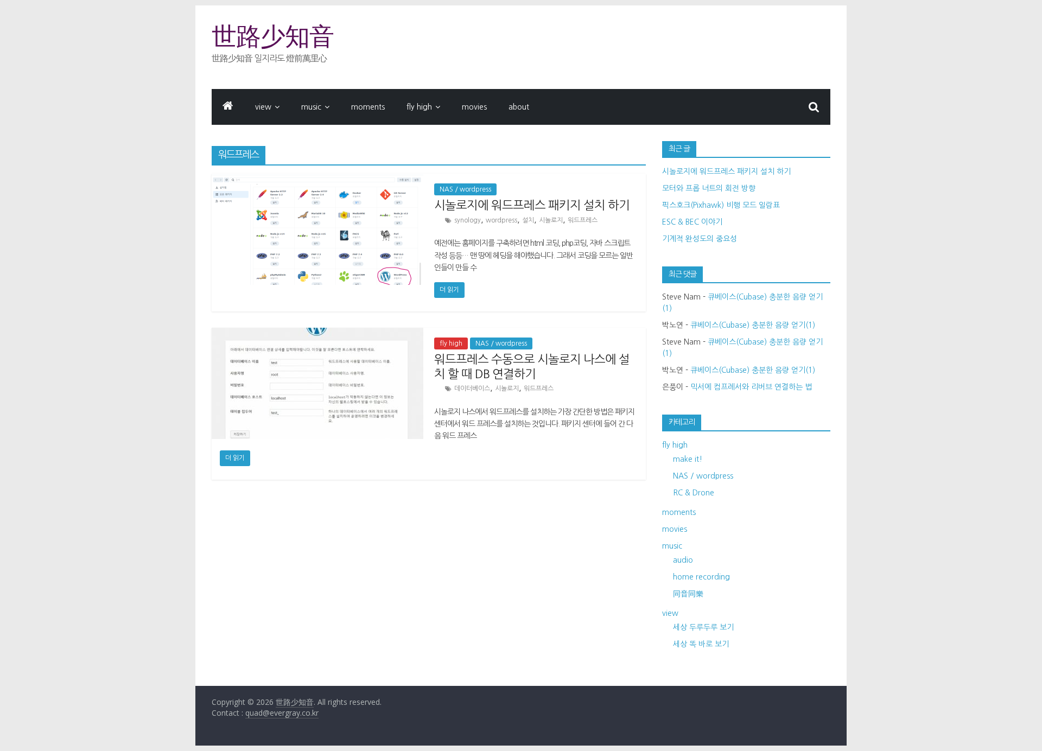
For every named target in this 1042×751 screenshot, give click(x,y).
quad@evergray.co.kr (282, 713)
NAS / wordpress (465, 189)
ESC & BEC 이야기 (692, 222)
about (519, 107)
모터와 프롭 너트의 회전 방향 (708, 188)
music (311, 107)
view (263, 107)
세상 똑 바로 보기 (701, 644)
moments (368, 107)
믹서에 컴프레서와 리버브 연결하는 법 (751, 387)
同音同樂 (688, 593)
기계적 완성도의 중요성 (699, 239)
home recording (701, 577)
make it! (687, 459)
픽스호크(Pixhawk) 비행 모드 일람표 (721, 205)
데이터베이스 (472, 388)
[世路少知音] (228, 107)
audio (683, 560)
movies (474, 107)
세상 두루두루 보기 (703, 627)
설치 (528, 220)
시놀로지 (551, 220)
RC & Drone (693, 493)
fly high (419, 107)
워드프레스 (583, 220)
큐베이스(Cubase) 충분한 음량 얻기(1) (752, 325)
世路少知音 (273, 36)
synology (467, 220)
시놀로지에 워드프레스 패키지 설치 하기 (532, 205)
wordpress (501, 220)
